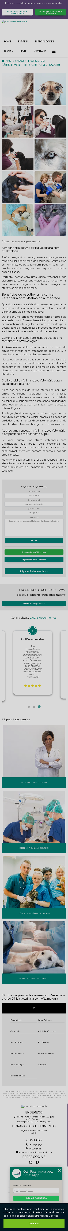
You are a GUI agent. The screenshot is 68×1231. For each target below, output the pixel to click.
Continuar (34, 1223)
